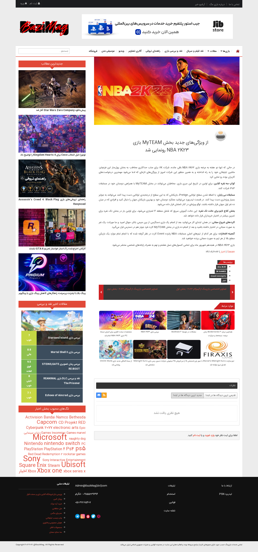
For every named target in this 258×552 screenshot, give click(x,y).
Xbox (32, 471)
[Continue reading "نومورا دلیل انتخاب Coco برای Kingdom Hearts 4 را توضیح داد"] (52, 134)
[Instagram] (82, 516)
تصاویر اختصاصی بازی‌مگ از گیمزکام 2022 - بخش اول (201, 289)
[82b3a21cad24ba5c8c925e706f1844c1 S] (116, 349)
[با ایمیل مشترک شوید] (98, 395)
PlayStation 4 (55, 449)
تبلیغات (171, 486)
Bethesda (77, 417)
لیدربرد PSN (225, 494)
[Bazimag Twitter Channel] (93, 516)
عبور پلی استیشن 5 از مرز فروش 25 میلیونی (184, 361)
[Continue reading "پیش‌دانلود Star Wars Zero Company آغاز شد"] (52, 89)
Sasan (196, 134)
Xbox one (50, 471)
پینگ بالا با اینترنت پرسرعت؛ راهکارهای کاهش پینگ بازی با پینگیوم (52, 293)
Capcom (48, 422)
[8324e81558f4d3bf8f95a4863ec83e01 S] (116, 320)
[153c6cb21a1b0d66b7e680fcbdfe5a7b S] (150, 349)
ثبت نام (34, 4)
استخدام (171, 494)
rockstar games (74, 454)
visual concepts (218, 276)
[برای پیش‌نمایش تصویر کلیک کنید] (166, 91)
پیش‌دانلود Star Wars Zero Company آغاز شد (61, 110)
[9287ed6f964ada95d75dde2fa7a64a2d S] (218, 349)
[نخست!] (237, 51)
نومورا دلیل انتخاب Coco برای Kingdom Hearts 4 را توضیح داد (53, 155)
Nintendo (34, 443)
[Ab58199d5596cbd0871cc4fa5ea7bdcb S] (184, 320)
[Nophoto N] (220, 135)
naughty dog (77, 438)
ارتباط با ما (227, 486)
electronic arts (66, 428)
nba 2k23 (221, 267)
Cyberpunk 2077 (39, 428)
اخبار (223, 252)
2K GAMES (221, 271)
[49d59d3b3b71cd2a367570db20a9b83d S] (150, 320)
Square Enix (33, 466)
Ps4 (71, 449)
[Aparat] (98, 516)
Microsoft (50, 438)
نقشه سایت (169, 511)
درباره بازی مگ (217, 4)
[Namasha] (88, 516)
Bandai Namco (56, 417)
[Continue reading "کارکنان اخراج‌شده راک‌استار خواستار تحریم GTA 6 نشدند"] (52, 227)
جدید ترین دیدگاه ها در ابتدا (187, 395)
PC (83, 444)
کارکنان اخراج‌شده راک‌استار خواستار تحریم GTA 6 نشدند (57, 249)
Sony (32, 459)
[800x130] (157, 26)
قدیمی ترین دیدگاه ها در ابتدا (220, 395)
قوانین (172, 502)
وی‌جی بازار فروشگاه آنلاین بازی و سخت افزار (44, 494)
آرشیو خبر (200, 4)
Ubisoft (73, 465)
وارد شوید (210, 435)
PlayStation (34, 449)
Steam (54, 466)
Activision (34, 417)
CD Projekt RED (72, 423)
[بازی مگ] (44, 28)
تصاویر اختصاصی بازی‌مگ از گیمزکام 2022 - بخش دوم (132, 289)
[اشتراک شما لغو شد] (104, 395)
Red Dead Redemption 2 (45, 454)
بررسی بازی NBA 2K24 (150, 332)
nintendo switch (62, 444)
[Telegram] (77, 516)
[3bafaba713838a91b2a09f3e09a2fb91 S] (218, 320)
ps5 (81, 448)
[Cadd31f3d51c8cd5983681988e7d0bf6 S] (184, 349)
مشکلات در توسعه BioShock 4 (183, 332)
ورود (22, 4)
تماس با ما (234, 4)
